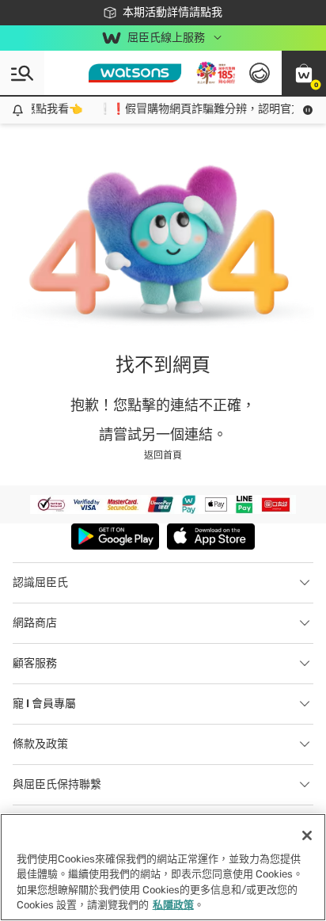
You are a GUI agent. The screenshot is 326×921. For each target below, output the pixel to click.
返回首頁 (163, 455)
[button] (304, 73)
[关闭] (307, 835)
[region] (163, 867)
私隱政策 (173, 905)
